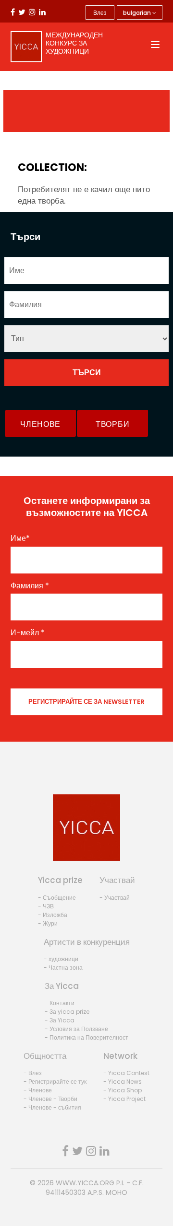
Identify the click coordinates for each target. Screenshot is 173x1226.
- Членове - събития (52, 1107)
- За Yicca (59, 1020)
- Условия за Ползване (76, 1029)
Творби (112, 424)
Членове (40, 424)
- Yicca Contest (126, 1073)
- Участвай (114, 898)
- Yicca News (122, 1081)
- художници (61, 959)
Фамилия (30, 586)
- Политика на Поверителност (86, 1037)
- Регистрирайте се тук (55, 1081)
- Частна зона (63, 967)
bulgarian (137, 13)
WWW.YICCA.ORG (85, 1183)
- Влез (33, 1073)
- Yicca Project (124, 1099)
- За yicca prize (67, 1012)
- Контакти (59, 1003)
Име (20, 538)
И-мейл (28, 633)
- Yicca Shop (122, 1090)
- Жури (48, 923)
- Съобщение (57, 898)
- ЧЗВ (46, 906)
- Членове (38, 1090)
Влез (100, 13)
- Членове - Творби (50, 1099)
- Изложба (52, 915)
